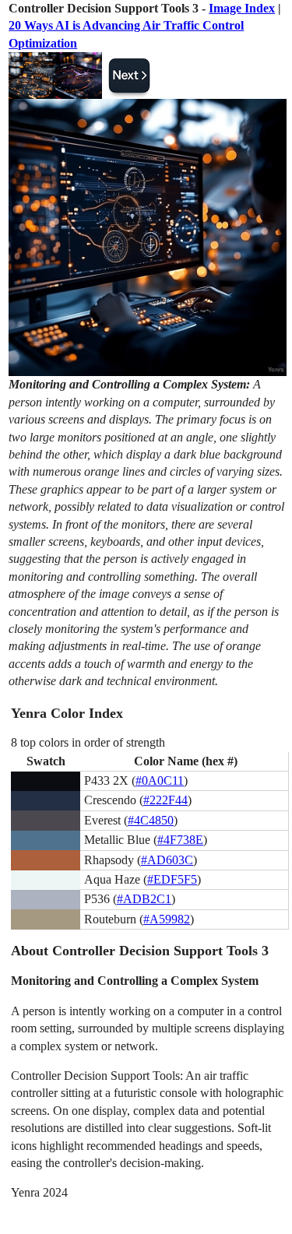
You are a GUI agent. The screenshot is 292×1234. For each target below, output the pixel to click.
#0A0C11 (159, 780)
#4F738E (180, 839)
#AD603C (167, 860)
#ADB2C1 (144, 898)
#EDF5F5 (172, 879)
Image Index (242, 8)
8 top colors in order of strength (88, 742)
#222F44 (165, 800)
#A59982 (166, 919)
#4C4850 (151, 820)
